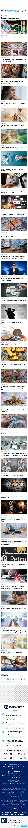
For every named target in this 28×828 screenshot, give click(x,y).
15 (2, 682)
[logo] (12, 11)
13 (21, 679)
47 (7, 682)
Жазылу (23, 825)
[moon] (22, 11)
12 (18, 679)
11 (15, 679)
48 (10, 682)
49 (13, 682)
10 (13, 679)
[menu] (2, 11)
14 (24, 679)
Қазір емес (16, 825)
